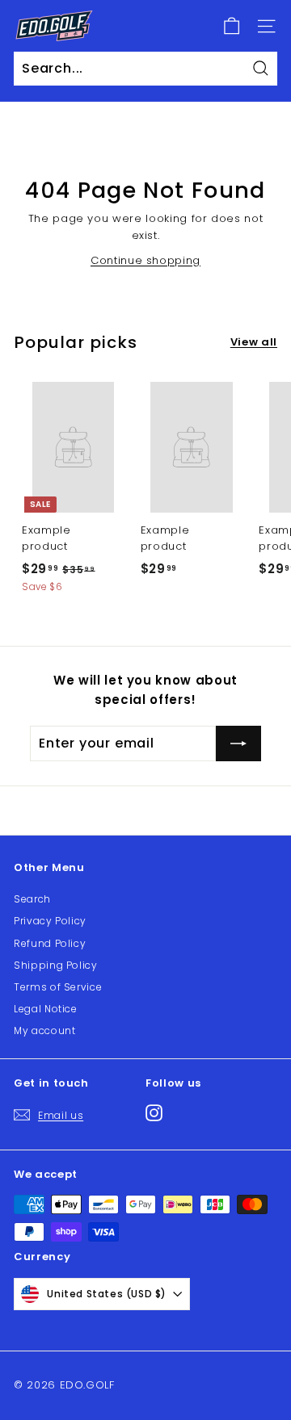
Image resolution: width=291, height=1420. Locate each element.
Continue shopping (145, 260)
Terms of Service (58, 987)
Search (32, 899)
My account (45, 1030)
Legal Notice (46, 1009)
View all (253, 342)
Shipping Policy (56, 965)
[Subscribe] (238, 743)
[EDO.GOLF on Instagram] (154, 1112)
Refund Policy (50, 943)
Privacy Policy (50, 921)
